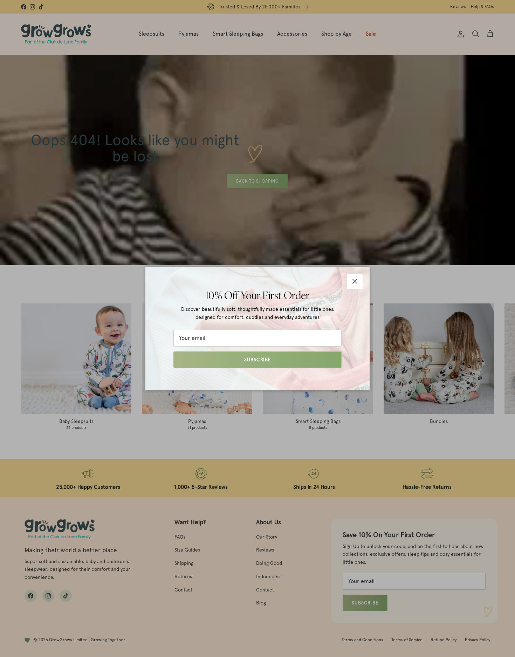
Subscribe (257, 359)
